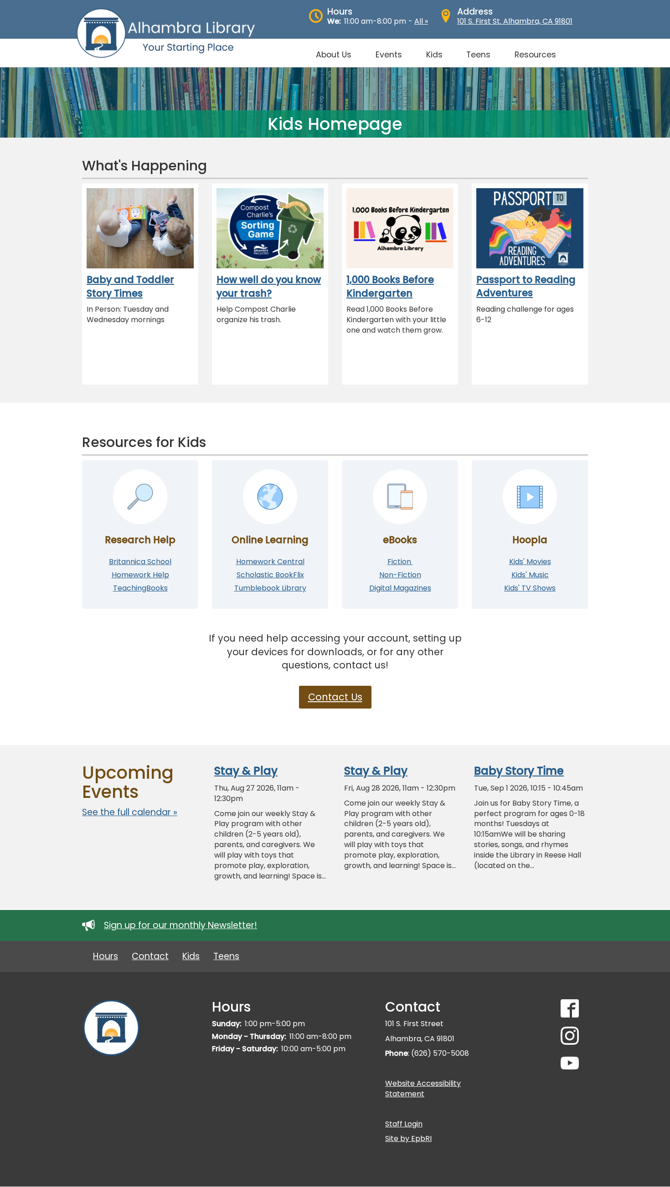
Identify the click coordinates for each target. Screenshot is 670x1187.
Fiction (400, 561)
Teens (226, 956)
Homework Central (270, 561)
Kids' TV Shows (530, 588)
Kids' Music (530, 575)
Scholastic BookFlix (270, 575)
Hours (105, 956)
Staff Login (404, 1124)
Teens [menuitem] (478, 54)
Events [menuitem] (389, 54)
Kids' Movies (530, 561)
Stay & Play (246, 770)
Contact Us (335, 697)
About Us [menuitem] (333, 54)
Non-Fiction (400, 575)
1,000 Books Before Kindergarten (390, 286)
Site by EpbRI (408, 1138)
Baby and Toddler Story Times (130, 286)
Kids (191, 956)
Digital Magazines (400, 588)
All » (421, 21)
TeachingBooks (140, 588)
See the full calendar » (129, 812)
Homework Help (140, 575)
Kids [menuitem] (434, 54)
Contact (150, 956)
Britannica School (140, 561)
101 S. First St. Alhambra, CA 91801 (514, 21)
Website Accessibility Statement (423, 1088)
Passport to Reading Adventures (526, 286)
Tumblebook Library (270, 588)
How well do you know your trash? (268, 286)
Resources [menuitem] (535, 54)
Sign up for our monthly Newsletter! (180, 925)
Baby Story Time (519, 770)
